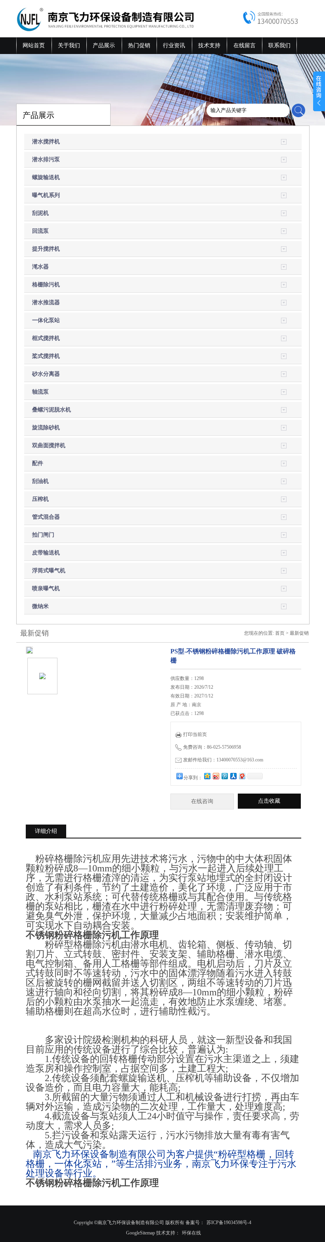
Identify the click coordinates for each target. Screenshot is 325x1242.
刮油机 (40, 481)
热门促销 (139, 45)
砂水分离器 (46, 374)
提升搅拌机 (46, 249)
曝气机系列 (46, 195)
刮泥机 (40, 213)
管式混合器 (46, 517)
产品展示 (104, 45)
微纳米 (40, 606)
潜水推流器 (46, 302)
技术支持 (209, 45)
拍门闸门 (43, 535)
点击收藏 (269, 801)
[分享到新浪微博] (215, 776)
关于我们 (69, 45)
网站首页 (34, 45)
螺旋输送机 (46, 177)
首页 (280, 633)
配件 (37, 463)
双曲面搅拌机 (48, 445)
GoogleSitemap (140, 1233)
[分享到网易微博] (241, 776)
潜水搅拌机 (46, 142)
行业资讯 (174, 45)
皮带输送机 (46, 553)
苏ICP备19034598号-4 (228, 1222)
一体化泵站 (46, 320)
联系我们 (279, 45)
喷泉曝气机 (46, 588)
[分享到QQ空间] (207, 776)
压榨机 (40, 499)
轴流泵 (40, 392)
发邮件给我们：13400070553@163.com (223, 760)
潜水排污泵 (46, 159)
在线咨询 (202, 801)
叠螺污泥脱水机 (51, 410)
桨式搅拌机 (46, 356)
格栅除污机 (46, 285)
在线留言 (244, 45)
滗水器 (40, 267)
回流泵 (40, 231)
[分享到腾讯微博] (224, 776)
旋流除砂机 (46, 428)
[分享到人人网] (233, 776)
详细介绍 (46, 831)
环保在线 (191, 1233)
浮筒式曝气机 (48, 571)
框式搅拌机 (46, 338)
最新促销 (299, 633)
